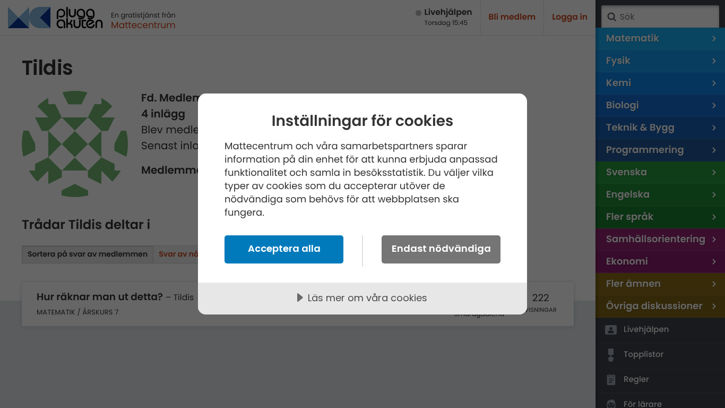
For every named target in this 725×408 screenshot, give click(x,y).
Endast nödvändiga (441, 248)
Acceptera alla (284, 248)
